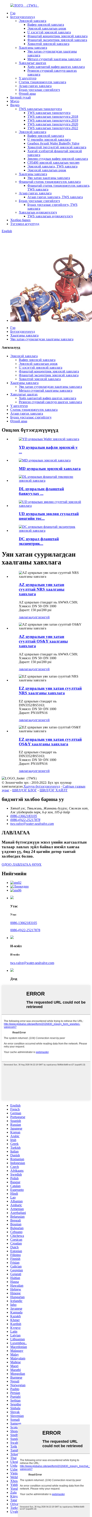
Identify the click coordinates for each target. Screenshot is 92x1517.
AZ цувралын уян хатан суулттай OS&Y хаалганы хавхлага (43, 641)
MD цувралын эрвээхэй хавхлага (50, 468)
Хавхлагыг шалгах (32, 63)
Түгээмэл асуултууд (24, 224)
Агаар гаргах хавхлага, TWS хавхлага (55, 197)
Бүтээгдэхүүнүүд (22, 17)
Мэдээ (14, 101)
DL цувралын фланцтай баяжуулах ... (41, 491)
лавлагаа (25, 617)
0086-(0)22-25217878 (25, 930)
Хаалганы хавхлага (33, 47)
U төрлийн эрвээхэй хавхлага (49, 139)
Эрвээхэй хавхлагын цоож (46, 28)
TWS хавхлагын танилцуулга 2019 (52, 120)
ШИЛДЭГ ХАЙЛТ (54, 790)
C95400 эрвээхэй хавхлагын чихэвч (53, 162)
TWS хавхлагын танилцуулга (40, 109)
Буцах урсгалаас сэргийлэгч (39, 90)
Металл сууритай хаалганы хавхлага (54, 59)
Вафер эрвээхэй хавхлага (45, 24)
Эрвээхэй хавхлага (32, 21)
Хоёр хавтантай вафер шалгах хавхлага (56, 67)
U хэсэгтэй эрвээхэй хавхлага (49, 32)
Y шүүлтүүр (27, 78)
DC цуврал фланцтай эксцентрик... (39, 541)
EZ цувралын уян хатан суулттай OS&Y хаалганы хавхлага (50, 741)
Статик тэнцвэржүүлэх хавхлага (42, 82)
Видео (14, 105)
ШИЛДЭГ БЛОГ (24, 790)
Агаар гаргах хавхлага (35, 86)
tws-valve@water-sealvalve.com (32, 963)
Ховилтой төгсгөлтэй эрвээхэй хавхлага (56, 147)
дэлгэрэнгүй (40, 617)
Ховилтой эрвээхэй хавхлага (48, 44)
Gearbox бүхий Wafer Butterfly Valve (53, 143)
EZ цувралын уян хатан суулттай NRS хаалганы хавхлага (50, 690)
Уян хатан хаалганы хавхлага (48, 178)
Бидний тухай (20, 97)
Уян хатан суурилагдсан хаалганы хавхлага (41, 339)
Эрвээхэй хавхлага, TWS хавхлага (52, 166)
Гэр (12, 13)
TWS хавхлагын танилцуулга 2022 (52, 128)
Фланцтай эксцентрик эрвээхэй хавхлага (57, 40)
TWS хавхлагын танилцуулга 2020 (52, 124)
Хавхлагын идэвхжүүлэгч (38, 212)
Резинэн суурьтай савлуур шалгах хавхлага (50, 402)
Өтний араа (27, 93)
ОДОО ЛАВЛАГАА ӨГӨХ (22, 864)
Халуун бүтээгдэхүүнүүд (42, 786)
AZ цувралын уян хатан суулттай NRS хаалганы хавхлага (41, 589)
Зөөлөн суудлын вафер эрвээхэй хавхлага (57, 158)
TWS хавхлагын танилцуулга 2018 (52, 116)
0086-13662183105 (23, 923)
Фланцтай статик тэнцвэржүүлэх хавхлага (50, 181)
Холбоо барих (20, 220)
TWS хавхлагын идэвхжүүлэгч (50, 216)
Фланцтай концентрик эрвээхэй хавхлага (57, 36)
